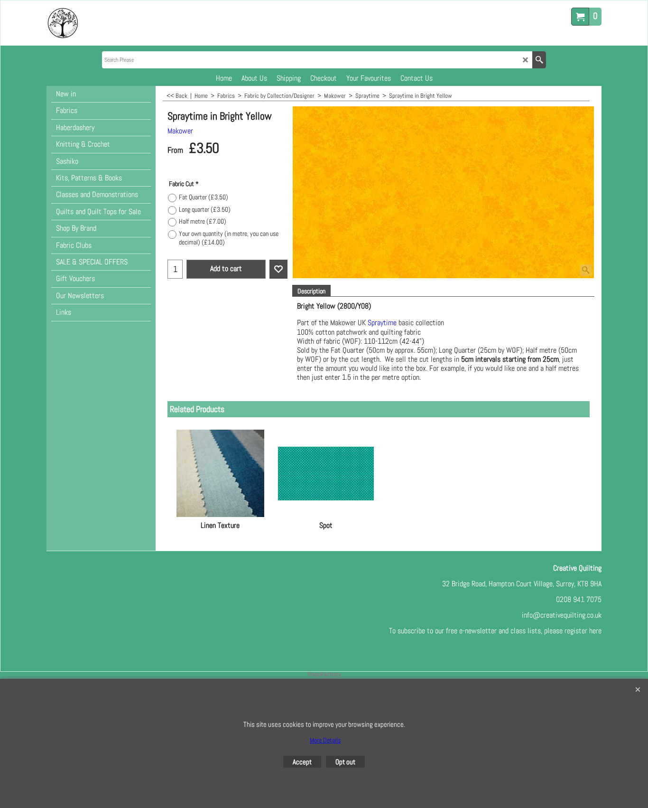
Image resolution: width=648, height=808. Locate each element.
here (595, 631)
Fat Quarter (203, 197)
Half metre (202, 221)
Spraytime (382, 323)
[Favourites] (278, 269)
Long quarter (205, 209)
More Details (325, 740)
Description (311, 291)
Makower (180, 131)
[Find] (539, 59)
